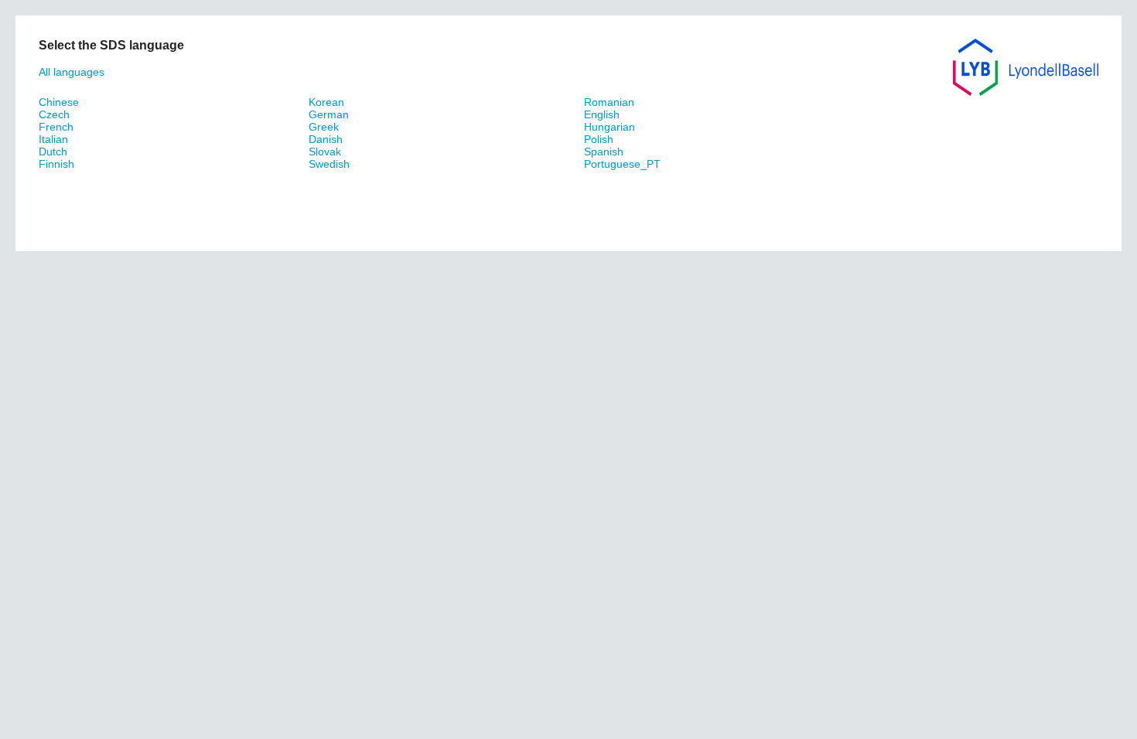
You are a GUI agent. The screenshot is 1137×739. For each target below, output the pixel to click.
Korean (326, 102)
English (602, 114)
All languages (71, 72)
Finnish (56, 164)
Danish (326, 139)
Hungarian (609, 127)
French (56, 127)
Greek (324, 127)
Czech (54, 114)
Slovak (325, 151)
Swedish (329, 164)
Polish (598, 139)
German (329, 114)
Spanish (603, 151)
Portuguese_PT (622, 164)
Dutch (53, 151)
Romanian (609, 102)
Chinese (59, 102)
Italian (53, 139)
